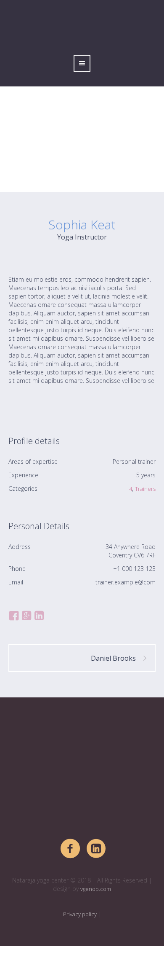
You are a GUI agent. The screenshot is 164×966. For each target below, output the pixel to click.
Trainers (145, 488)
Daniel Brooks (113, 658)
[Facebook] (70, 848)
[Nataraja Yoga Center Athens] (82, 773)
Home (54, 177)
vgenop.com (95, 889)
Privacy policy (80, 914)
